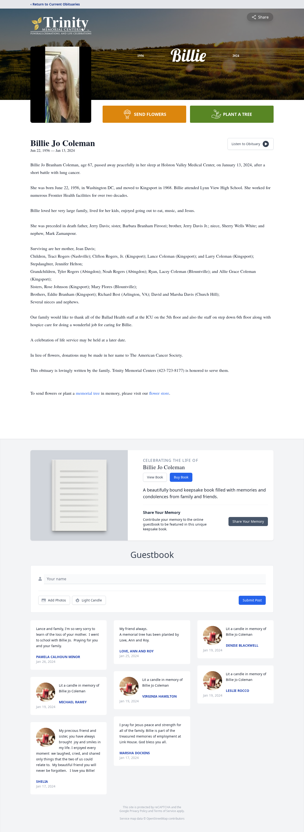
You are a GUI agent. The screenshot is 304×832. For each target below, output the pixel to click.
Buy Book (181, 477)
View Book (155, 477)
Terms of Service (165, 811)
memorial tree (88, 393)
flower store (159, 393)
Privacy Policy (138, 811)
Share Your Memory (248, 521)
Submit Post (252, 600)
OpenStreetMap (157, 819)
